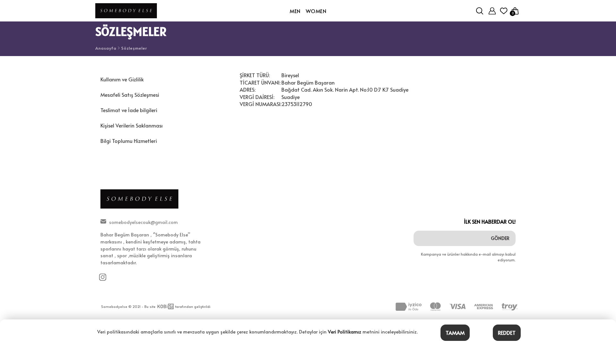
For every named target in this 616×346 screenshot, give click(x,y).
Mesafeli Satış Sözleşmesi (129, 94)
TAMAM (455, 332)
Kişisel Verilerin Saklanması (131, 125)
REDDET (507, 332)
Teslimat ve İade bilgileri (128, 109)
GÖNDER (500, 238)
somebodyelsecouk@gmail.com (143, 222)
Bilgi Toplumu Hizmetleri (128, 140)
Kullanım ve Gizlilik (122, 79)
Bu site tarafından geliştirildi (177, 306)
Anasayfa (105, 48)
